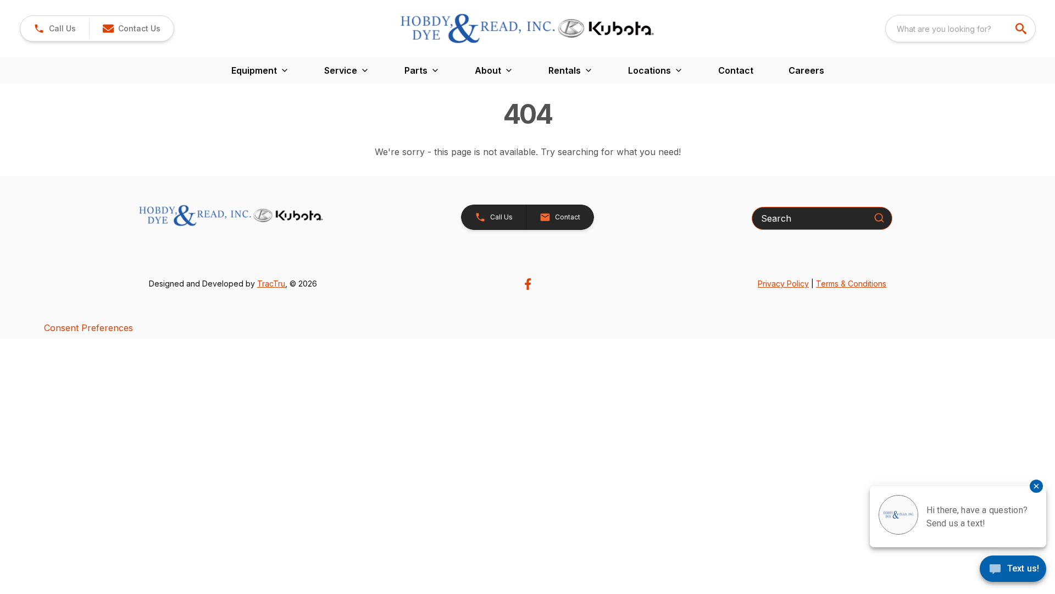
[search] (1022, 28)
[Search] (879, 217)
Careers (806, 70)
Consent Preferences (88, 327)
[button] (54, 28)
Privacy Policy (783, 283)
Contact (735, 70)
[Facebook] (528, 284)
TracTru (271, 283)
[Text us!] (1013, 570)
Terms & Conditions (851, 283)
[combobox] (960, 28)
